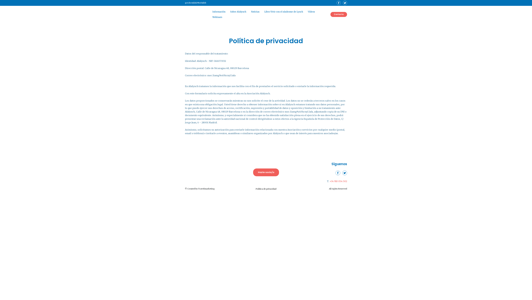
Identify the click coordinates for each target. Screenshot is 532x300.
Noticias (255, 11)
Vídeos (311, 11)
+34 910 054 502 (338, 181)
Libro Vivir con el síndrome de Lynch (283, 11)
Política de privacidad (266, 189)
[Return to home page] (196, 14)
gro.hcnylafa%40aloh (195, 3)
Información (218, 11)
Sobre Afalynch (238, 11)
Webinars (217, 17)
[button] (339, 3)
